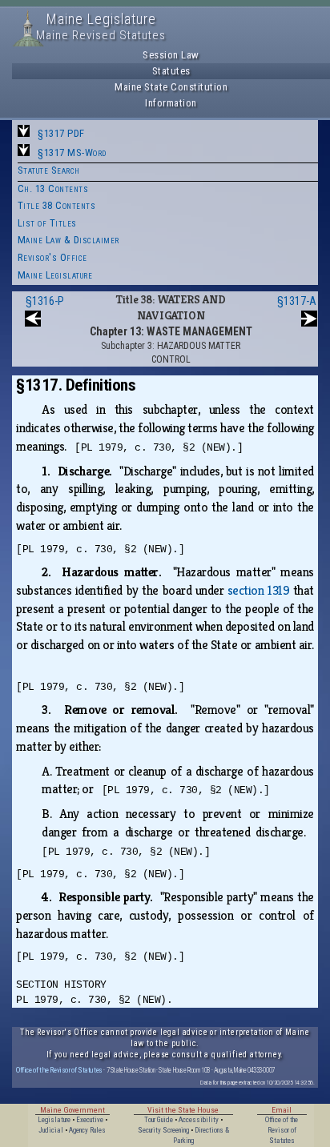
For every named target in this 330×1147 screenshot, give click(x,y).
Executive (89, 1120)
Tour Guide (158, 1120)
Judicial (50, 1130)
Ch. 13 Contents (53, 188)
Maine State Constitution (171, 87)
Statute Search (49, 170)
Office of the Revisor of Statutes (59, 1069)
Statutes (171, 71)
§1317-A (296, 301)
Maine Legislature (55, 275)
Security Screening (163, 1130)
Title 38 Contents (57, 205)
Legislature (54, 1120)
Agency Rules (87, 1130)
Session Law (171, 55)
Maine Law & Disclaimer (68, 240)
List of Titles (47, 223)
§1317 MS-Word (72, 152)
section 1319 (258, 590)
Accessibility (199, 1120)
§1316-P (45, 301)
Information (171, 103)
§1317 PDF (61, 133)
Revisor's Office (52, 257)
